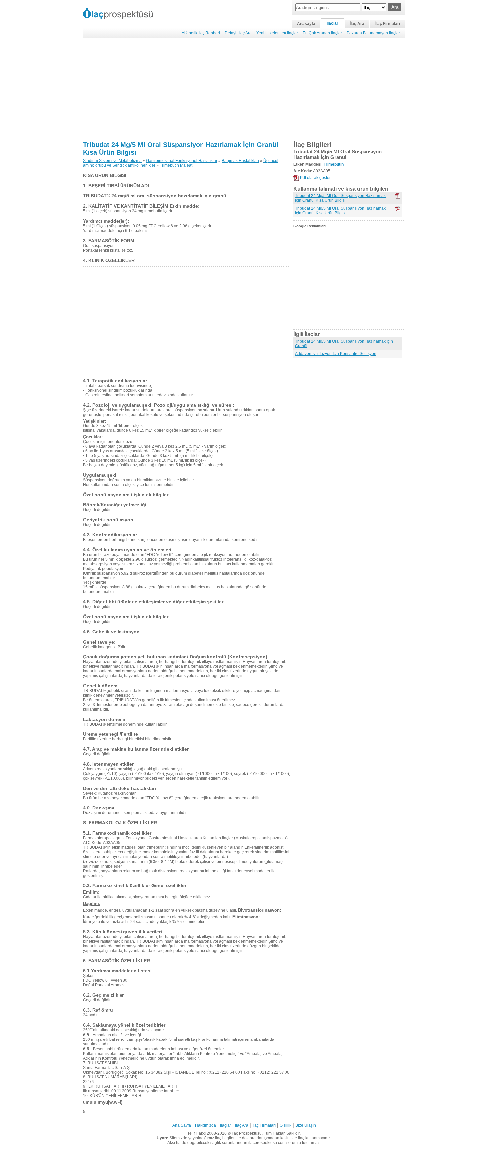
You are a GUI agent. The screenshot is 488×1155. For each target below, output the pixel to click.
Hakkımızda (205, 1125)
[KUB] (397, 196)
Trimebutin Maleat (176, 165)
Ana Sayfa (181, 1125)
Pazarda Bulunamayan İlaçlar (373, 33)
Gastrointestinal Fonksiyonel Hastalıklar (181, 160)
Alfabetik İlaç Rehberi (201, 33)
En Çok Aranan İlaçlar (322, 33)
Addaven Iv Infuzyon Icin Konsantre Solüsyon (335, 353)
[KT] (397, 208)
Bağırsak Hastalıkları (240, 160)
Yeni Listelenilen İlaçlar (277, 33)
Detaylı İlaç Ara (238, 33)
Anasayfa (306, 23)
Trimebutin (334, 164)
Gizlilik (285, 1125)
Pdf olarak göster (315, 177)
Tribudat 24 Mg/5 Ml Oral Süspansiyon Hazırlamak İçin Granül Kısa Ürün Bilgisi (340, 198)
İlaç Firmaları (387, 23)
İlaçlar (332, 23)
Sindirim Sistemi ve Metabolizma (112, 160)
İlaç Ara (357, 23)
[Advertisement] (244, 89)
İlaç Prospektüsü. (247, 1133)
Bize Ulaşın (305, 1125)
